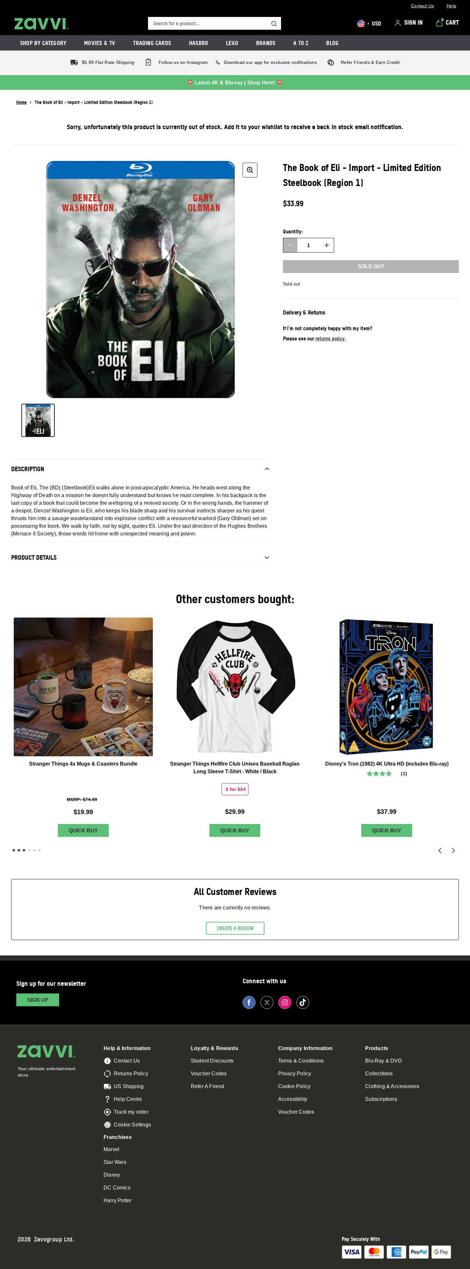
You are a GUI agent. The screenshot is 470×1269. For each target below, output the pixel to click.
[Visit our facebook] (249, 1002)
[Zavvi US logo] (41, 23)
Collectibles (379, 1073)
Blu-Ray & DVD (383, 1060)
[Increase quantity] (327, 245)
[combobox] (214, 23)
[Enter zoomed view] (250, 170)
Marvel (111, 1149)
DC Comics (117, 1187)
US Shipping (129, 1086)
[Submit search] (274, 23)
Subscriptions (381, 1099)
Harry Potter (117, 1200)
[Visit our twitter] (267, 1002)
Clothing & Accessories (392, 1086)
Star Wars (115, 1162)
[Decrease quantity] (290, 245)
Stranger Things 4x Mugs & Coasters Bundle (83, 764)
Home (21, 102)
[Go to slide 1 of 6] (13, 850)
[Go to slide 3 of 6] (24, 850)
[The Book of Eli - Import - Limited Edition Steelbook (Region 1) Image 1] (38, 420)
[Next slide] (453, 850)
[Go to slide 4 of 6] (29, 850)
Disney (112, 1175)
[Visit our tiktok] (302, 1002)
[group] (140, 279)
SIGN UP (37, 1000)
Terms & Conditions (301, 1060)
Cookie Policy (294, 1086)
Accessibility (293, 1099)
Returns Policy (131, 1073)
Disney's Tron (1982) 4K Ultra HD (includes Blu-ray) (387, 764)
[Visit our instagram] (284, 1002)
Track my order (131, 1112)
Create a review (235, 928)
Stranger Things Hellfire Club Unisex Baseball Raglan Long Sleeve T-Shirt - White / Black (235, 767)
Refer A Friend (207, 1086)
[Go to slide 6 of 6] (39, 850)
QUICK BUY (83, 830)
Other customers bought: (235, 599)
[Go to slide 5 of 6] (34, 850)
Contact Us (127, 1060)
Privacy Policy (294, 1073)
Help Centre (128, 1099)
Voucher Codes (209, 1073)
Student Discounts (212, 1060)
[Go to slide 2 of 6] (19, 850)
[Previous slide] (440, 850)
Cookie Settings (132, 1124)
